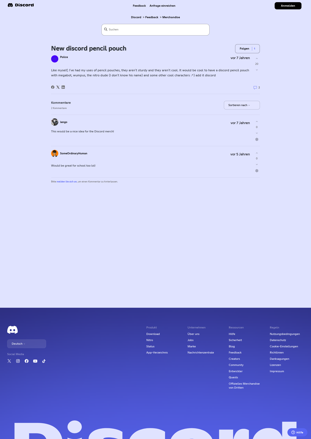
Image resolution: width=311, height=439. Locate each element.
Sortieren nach (238, 105)
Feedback (139, 5)
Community (236, 365)
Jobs (190, 340)
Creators (234, 358)
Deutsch (17, 343)
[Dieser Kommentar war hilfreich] (257, 121)
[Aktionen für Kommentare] (257, 139)
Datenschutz (278, 340)
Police (64, 57)
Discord (136, 17)
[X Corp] (58, 87)
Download (153, 334)
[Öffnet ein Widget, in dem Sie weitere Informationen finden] (297, 432)
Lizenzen (275, 365)
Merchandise (171, 17)
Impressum (277, 371)
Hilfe (232, 334)
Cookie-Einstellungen (284, 346)
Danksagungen (279, 358)
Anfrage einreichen (162, 5)
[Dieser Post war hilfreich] (257, 58)
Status (150, 346)
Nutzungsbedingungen (285, 334)
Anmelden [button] (288, 5)
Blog (232, 346)
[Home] (21, 6)
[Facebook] (52, 87)
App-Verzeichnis (157, 352)
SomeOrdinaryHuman (73, 153)
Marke (192, 346)
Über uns (193, 334)
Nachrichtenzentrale (201, 352)
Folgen (244, 48)
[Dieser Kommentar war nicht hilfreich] (257, 133)
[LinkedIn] (63, 87)
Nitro (149, 340)
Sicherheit (235, 340)
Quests (233, 377)
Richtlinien (277, 352)
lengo (63, 122)
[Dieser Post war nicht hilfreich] (257, 70)
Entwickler (236, 371)
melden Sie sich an (67, 182)
